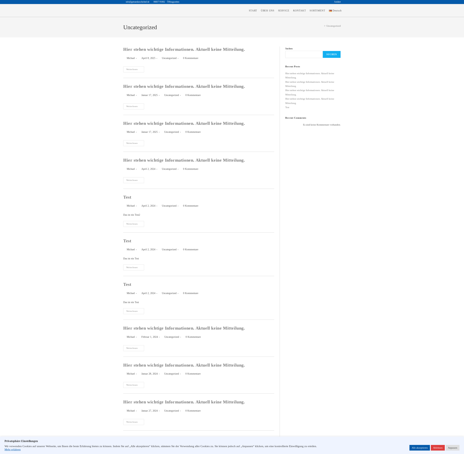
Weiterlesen (135, 68)
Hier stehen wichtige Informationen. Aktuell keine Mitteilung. (184, 49)
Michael (131, 58)
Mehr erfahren (13, 449)
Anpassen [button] (452, 447)
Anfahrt (337, 2)
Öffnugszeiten (173, 2)
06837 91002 (159, 2)
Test (127, 197)
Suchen (289, 48)
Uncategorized (333, 25)
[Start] (322, 25)
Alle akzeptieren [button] (420, 447)
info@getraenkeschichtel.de (137, 2)
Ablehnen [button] (438, 447)
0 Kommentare (190, 58)
